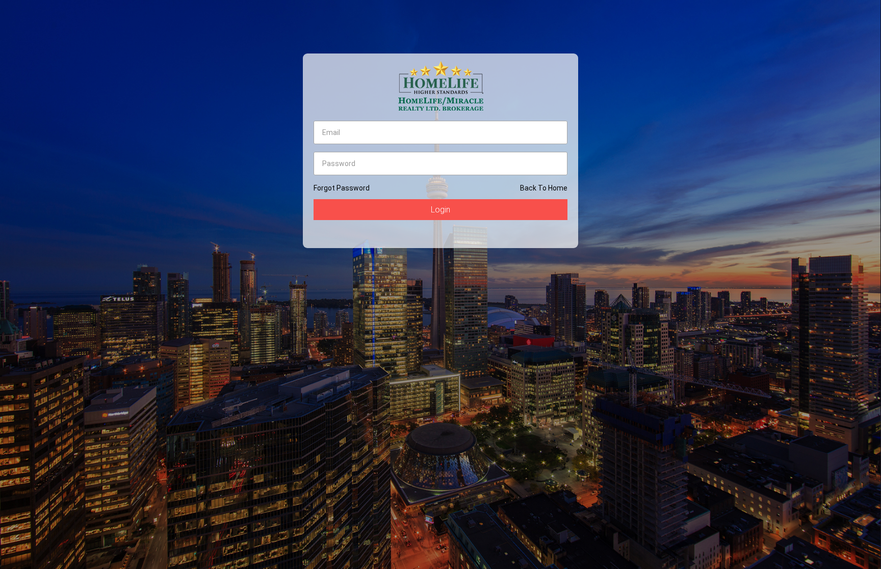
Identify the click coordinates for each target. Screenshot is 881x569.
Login (440, 209)
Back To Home (543, 188)
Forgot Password (342, 188)
